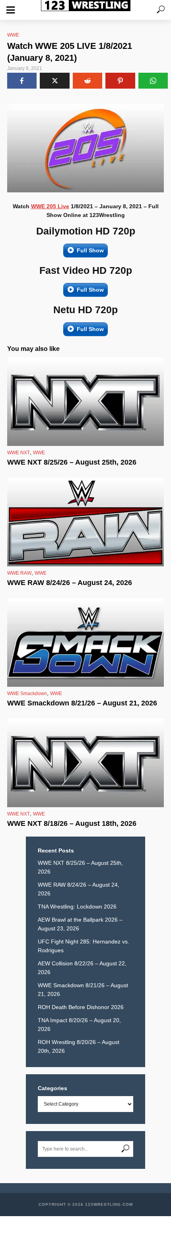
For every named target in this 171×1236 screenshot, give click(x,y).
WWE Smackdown (27, 693)
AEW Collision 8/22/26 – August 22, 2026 (82, 967)
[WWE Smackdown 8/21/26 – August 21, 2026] (85, 642)
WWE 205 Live (50, 206)
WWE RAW (19, 573)
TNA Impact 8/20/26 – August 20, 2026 (79, 1024)
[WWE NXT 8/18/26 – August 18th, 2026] (85, 763)
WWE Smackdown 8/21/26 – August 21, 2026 (82, 703)
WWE (13, 35)
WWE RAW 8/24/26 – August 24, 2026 (69, 583)
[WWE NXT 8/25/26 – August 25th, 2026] (85, 401)
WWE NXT (18, 452)
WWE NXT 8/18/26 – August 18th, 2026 (71, 823)
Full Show (90, 250)
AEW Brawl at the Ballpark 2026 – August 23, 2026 (80, 924)
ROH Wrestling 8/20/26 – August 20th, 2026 (78, 1046)
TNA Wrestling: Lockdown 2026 (77, 906)
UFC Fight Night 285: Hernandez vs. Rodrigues (83, 945)
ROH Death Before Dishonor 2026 (81, 1007)
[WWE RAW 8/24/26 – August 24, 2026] (85, 522)
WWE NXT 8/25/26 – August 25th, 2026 (71, 462)
